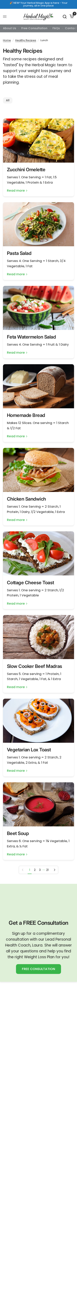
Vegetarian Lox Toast (29, 750)
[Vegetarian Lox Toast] (38, 721)
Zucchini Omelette (26, 169)
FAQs (56, 28)
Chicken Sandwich (26, 499)
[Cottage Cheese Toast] (38, 553)
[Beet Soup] (38, 804)
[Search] (64, 16)
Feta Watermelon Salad (31, 337)
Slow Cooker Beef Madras (34, 666)
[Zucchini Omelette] (38, 141)
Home (7, 40)
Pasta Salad (19, 253)
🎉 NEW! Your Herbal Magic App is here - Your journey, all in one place (39, 4)
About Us (9, 28)
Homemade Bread (26, 415)
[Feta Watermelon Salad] (38, 308)
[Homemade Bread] (38, 386)
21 (47, 870)
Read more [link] (16, 190)
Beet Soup (18, 833)
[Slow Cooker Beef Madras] (38, 637)
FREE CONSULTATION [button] (38, 969)
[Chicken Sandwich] (38, 470)
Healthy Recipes (25, 40)
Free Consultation (34, 28)
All (7, 100)
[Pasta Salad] (38, 224)
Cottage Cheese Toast (30, 582)
